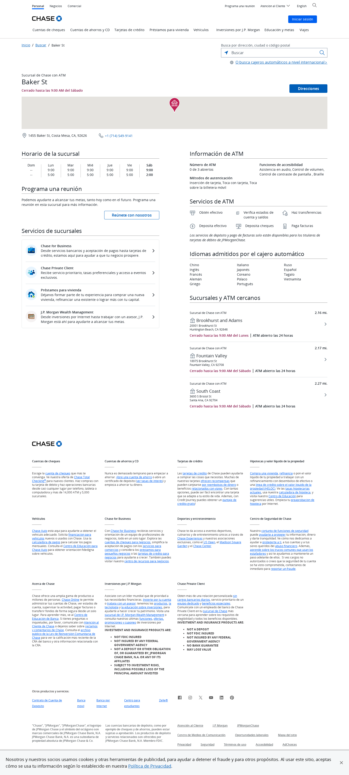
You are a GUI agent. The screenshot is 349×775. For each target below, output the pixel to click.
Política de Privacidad (149, 766)
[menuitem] (240, 6)
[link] (179, 698)
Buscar (40, 45)
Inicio (26, 45)
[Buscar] (322, 52)
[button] (341, 763)
